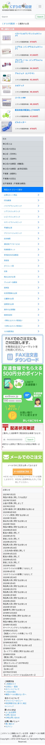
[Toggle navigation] (40, 6)
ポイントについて (12, 689)
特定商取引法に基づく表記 (16, 703)
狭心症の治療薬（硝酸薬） (14, 164)
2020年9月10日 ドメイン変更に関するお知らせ (16, 513)
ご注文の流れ (11, 692)
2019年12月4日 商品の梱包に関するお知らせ (15, 620)
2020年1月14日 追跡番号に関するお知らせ (14, 608)
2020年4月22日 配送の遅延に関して (11, 555)
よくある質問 (11, 712)
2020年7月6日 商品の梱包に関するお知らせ (15, 525)
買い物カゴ (10, 724)
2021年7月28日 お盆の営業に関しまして (13, 501)
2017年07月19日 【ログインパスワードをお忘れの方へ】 (19, 673)
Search (40, 17)
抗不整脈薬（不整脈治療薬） (15, 183)
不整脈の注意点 (9, 178)
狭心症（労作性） (10, 154)
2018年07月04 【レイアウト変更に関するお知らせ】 (18, 649)
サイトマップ (9, 706)
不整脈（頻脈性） (10, 173)
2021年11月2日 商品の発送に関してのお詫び (15, 495)
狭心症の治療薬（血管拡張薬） (16, 169)
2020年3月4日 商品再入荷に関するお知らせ (15, 584)
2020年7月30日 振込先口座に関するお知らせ (15, 519)
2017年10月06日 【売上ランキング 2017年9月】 (16, 661)
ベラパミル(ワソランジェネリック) (28, 34)
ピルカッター (20, 122)
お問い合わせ (11, 715)
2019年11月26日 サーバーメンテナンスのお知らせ (17, 626)
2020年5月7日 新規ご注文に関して (11, 537)
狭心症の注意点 (9, 149)
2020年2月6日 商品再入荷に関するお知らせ (15, 602)
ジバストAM (20, 97)
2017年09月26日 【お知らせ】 (10, 667)
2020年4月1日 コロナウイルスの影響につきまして (18, 572)
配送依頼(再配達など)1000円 (27, 110)
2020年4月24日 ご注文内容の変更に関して (14, 549)
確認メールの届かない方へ (16, 694)
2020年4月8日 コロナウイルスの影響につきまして (18, 566)
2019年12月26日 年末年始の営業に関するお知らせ (17, 614)
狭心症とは (7, 144)
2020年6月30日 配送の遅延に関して (11, 531)
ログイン (9, 726)
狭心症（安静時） (10, 159)
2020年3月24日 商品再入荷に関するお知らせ (15, 578)
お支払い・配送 (12, 686)
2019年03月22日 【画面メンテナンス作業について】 (18, 632)
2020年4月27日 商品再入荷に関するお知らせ (15, 543)
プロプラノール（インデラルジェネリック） (29, 61)
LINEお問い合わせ (13, 717)
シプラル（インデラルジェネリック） (29, 48)
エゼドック (19, 85)
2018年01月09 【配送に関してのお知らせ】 (15, 655)
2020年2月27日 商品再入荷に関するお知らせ (15, 590)
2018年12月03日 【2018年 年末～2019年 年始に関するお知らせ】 (23, 638)
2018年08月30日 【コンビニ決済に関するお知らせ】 (18, 643)
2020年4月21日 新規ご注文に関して (11, 561)
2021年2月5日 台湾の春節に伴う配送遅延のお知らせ (18, 507)
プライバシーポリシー (14, 701)
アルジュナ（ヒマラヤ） (25, 73)
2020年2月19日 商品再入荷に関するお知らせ (15, 596)
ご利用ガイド (11, 684)
